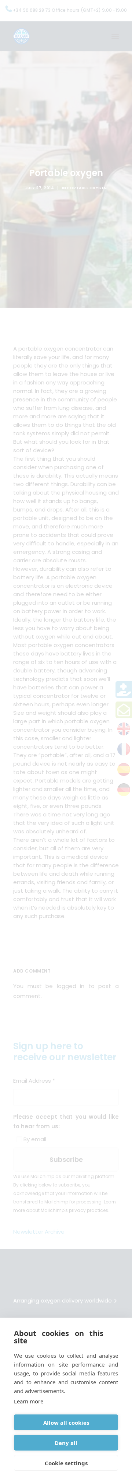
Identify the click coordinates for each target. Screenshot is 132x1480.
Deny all (66, 1442)
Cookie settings (66, 1463)
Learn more (28, 1401)
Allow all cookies (66, 1422)
